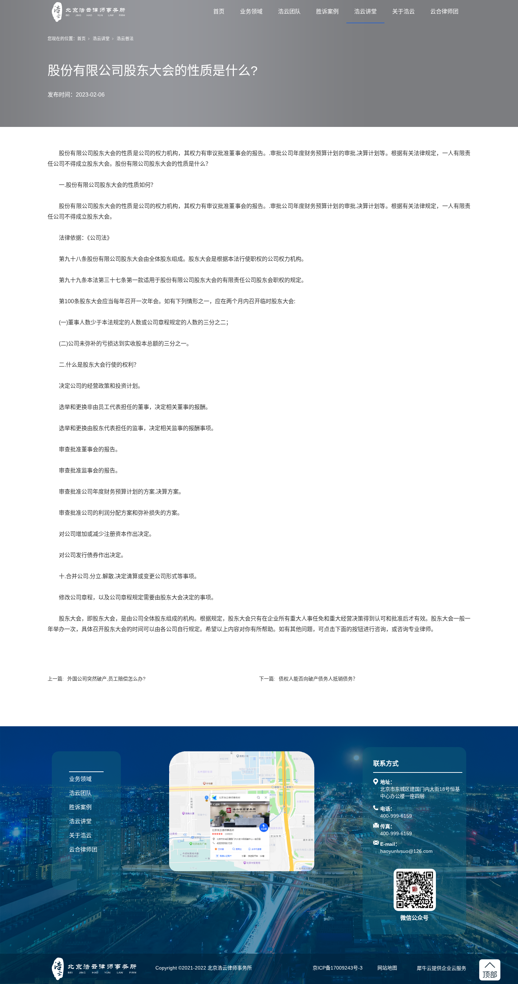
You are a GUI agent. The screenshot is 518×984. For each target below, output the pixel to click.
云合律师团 (444, 11)
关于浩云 (403, 11)
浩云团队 (289, 11)
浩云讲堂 (365, 11)
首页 (218, 11)
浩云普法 (125, 38)
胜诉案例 (327, 11)
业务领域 (251, 11)
